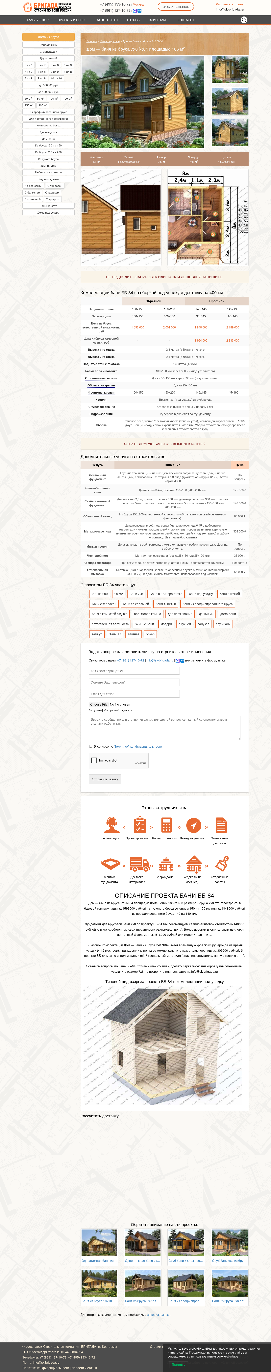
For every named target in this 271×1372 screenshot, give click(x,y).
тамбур (97, 634)
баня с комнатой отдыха (109, 613)
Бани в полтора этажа (166, 593)
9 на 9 (42, 78)
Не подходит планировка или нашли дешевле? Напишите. (164, 276)
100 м (53, 98)
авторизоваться (158, 1314)
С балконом (32, 192)
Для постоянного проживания (48, 118)
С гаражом (52, 192)
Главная (91, 41)
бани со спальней (136, 604)
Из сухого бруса (48, 159)
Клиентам (158, 20)
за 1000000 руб (48, 92)
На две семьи (33, 186)
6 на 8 (55, 65)
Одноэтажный (48, 45)
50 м (28, 98)
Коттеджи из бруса (49, 125)
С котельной (33, 199)
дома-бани (228, 613)
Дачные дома (48, 132)
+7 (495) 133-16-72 (115, 4)
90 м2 (118, 593)
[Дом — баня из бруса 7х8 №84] (143, 102)
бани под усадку (201, 593)
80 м (40, 98)
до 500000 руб (48, 85)
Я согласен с (128, 746)
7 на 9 (55, 72)
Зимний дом (48, 166)
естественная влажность (110, 624)
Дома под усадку (48, 212)
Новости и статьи (84, 1367)
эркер (150, 634)
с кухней (185, 624)
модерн (166, 624)
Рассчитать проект (230, 4)
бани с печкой (230, 593)
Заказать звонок (176, 7)
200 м (42, 105)
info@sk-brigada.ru (230, 9)
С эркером (53, 199)
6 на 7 (42, 65)
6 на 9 (68, 65)
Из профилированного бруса (48, 112)
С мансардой (48, 51)
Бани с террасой (104, 604)
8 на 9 (29, 78)
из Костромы (107, 1346)
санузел (203, 624)
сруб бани (223, 624)
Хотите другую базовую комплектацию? (164, 443)
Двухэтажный (48, 58)
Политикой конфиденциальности (138, 746)
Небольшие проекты (48, 172)
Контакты (186, 20)
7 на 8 (42, 72)
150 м (29, 105)
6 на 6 (29, 65)
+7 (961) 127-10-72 (115, 10)
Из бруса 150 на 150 (48, 145)
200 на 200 (100, 593)
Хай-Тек (115, 634)
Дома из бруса (48, 37)
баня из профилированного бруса (208, 604)
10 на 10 (56, 78)
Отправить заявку (105, 779)
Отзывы (133, 20)
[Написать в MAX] (135, 10)
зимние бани (144, 624)
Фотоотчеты (107, 20)
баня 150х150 (166, 604)
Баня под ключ (110, 41)
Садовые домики (48, 179)
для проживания (180, 613)
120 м (67, 98)
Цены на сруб (48, 206)
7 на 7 (29, 72)
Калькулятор (38, 20)
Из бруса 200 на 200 (48, 152)
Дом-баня (48, 139)
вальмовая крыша (147, 613)
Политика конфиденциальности (45, 1367)
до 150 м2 (206, 613)
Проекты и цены (72, 20)
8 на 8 (68, 72)
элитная (133, 634)
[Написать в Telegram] (139, 10)
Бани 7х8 (136, 593)
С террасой (54, 186)
